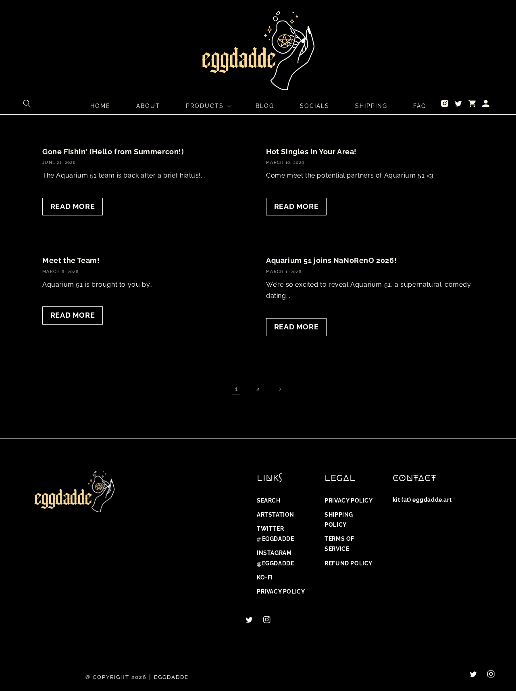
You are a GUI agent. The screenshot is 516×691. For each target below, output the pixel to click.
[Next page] (280, 389)
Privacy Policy (281, 591)
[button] (27, 103)
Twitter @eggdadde (275, 533)
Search (269, 500)
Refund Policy (348, 563)
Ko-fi (265, 577)
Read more (72, 206)
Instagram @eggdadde (275, 558)
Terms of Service (339, 544)
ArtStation (275, 514)
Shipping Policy (339, 519)
